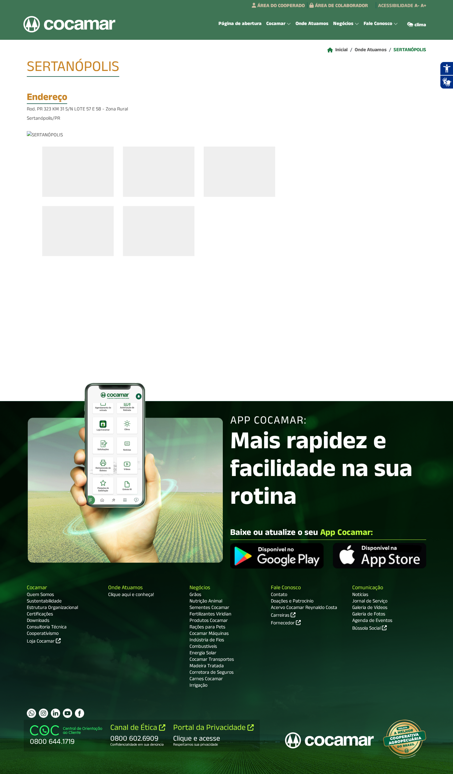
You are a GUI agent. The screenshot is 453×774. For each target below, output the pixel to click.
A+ (423, 6)
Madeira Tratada (207, 666)
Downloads (38, 621)
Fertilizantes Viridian (210, 615)
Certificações (40, 615)
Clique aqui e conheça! (131, 595)
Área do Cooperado (280, 6)
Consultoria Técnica (47, 627)
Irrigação (198, 686)
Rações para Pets (207, 627)
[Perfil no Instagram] (43, 713)
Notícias (360, 595)
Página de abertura (240, 24)
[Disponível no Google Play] (277, 556)
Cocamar (37, 588)
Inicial (341, 50)
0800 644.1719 (52, 742)
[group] (78, 172)
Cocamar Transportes (212, 660)
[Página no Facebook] (79, 713)
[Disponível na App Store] (379, 556)
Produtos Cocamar (209, 621)
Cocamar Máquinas (209, 634)
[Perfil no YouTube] (67, 713)
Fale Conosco (286, 588)
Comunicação (367, 588)
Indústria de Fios (207, 640)
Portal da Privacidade (210, 729)
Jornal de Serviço (369, 602)
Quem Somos (40, 595)
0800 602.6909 (134, 739)
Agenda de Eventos (372, 621)
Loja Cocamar (41, 642)
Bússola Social (367, 629)
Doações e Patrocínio (292, 602)
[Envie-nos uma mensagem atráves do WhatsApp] (31, 713)
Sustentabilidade (44, 602)
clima (419, 25)
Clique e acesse (196, 739)
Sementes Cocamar (209, 608)
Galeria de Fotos (368, 615)
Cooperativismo (43, 634)
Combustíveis (203, 647)
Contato (279, 595)
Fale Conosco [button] (378, 24)
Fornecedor (283, 623)
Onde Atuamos (312, 24)
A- (416, 6)
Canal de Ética (134, 729)
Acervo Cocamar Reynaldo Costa (304, 608)
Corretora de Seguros (212, 673)
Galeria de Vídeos (369, 608)
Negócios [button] (343, 24)
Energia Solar (203, 653)
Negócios (200, 588)
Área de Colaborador (341, 6)
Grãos (195, 595)
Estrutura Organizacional (52, 608)
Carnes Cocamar (206, 679)
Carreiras (281, 615)
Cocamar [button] (275, 24)
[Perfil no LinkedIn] (55, 713)
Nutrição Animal (206, 602)
